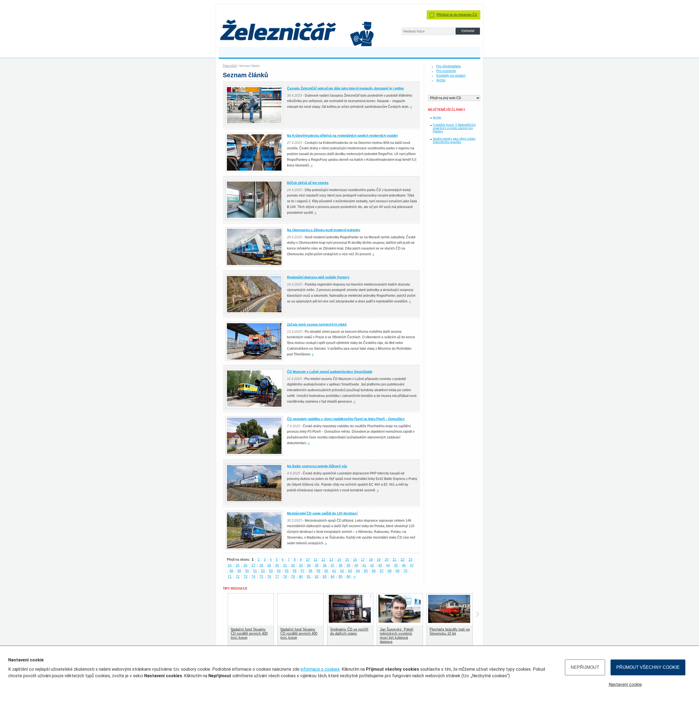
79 (293, 576)
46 (404, 565)
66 (374, 570)
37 (332, 565)
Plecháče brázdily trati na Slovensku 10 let (450, 631)
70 (405, 570)
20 (387, 559)
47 (412, 565)
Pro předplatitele (448, 66)
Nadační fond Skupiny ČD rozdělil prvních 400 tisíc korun (249, 633)
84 (332, 576)
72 (237, 576)
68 (390, 570)
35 (317, 565)
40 (356, 565)
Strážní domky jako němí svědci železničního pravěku (454, 140)
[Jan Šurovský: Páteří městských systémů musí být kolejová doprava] (399, 621)
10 (308, 559)
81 (309, 576)
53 (271, 570)
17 (363, 559)
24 (230, 565)
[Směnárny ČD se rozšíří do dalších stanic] (350, 621)
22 (402, 559)
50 (247, 570)
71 (230, 576)
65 (366, 570)
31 (285, 565)
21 (394, 559)
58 (310, 570)
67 (382, 570)
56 (295, 570)
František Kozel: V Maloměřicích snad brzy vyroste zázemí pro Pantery (454, 128)
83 (325, 576)
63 (350, 570)
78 (285, 576)
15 (347, 559)
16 (355, 559)
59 (318, 570)
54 (279, 570)
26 (245, 565)
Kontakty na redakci (451, 75)
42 (372, 565)
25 (237, 565)
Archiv (441, 80)
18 (371, 559)
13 (331, 559)
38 (340, 565)
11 (315, 559)
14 (339, 559)
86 (348, 576)
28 (261, 565)
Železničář (230, 65)
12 (323, 559)
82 (317, 576)
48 (231, 570)
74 (253, 576)
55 (287, 570)
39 (348, 565)
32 (293, 565)
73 (245, 576)
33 (301, 565)
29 (269, 565)
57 (302, 570)
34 (309, 565)
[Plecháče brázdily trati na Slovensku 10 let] (449, 622)
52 (263, 570)
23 (410, 559)
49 (239, 570)
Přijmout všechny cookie (648, 667)
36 (325, 565)
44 (388, 565)
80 (301, 576)
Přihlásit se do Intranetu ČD (457, 14)
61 (334, 570)
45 (396, 565)
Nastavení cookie (625, 684)
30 (277, 565)
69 (397, 570)
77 (277, 576)
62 (342, 570)
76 (269, 576)
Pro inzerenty (446, 71)
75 (261, 576)
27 (253, 565)
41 (364, 565)
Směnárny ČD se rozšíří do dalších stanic (349, 631)
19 (379, 559)
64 (358, 570)
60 (326, 570)
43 (380, 565)
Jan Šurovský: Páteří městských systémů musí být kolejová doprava (396, 635)
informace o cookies (320, 669)
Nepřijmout (585, 667)
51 (255, 570)
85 (340, 576)
